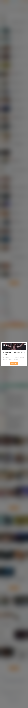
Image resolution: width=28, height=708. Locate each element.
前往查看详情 (14, 363)
